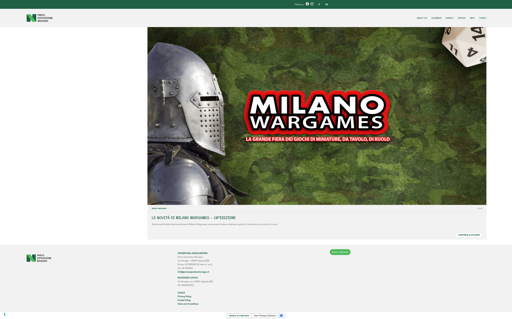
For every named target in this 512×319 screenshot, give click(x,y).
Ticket (482, 18)
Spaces (462, 18)
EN (326, 4)
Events (449, 18)
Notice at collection (239, 315)
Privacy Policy (184, 296)
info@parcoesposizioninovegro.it (193, 271)
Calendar (436, 18)
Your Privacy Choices (265, 315)
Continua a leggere (469, 235)
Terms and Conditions (188, 303)
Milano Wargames (159, 208)
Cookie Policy (184, 300)
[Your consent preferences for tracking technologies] (4, 314)
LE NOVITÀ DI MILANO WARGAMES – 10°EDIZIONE (194, 218)
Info (472, 18)
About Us (422, 18)
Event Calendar (340, 252)
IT (319, 4)
